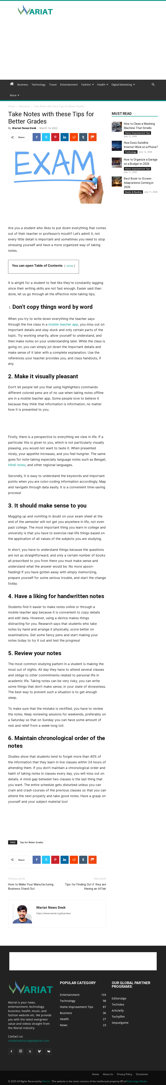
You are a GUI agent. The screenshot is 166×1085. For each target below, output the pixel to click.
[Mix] (92, 137)
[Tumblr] (83, 137)
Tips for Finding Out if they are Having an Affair (85, 886)
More (13, 95)
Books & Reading (133, 191)
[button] (153, 85)
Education (24, 106)
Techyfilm (118, 1016)
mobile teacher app (63, 324)
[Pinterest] (55, 137)
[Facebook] (37, 137)
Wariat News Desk (24, 128)
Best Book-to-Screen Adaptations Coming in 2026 (138, 183)
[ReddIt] (74, 137)
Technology (39, 84)
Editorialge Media (137, 1081)
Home (11, 106)
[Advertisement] (110, 10)
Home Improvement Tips (137, 132)
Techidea (118, 1004)
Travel (52, 84)
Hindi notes (17, 465)
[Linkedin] (65, 137)
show (69, 265)
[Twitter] (46, 137)
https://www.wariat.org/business (53, 913)
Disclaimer (142, 1074)
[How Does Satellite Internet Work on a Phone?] (117, 146)
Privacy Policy (124, 1074)
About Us (108, 1074)
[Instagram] (20, 1051)
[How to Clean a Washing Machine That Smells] (117, 127)
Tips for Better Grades (31, 842)
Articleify (118, 1010)
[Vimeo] (39, 1051)
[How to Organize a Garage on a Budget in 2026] (117, 163)
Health (101, 84)
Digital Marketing (122, 84)
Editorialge (119, 998)
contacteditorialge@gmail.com (28, 1041)
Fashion (86, 84)
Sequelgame (120, 1023)
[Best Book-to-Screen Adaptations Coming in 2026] (117, 182)
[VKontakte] (48, 1051)
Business (22, 84)
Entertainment (69, 84)
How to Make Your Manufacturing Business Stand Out (30, 886)
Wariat (46, 1081)
